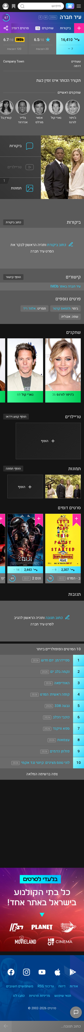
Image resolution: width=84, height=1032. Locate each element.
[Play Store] (73, 972)
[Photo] (63, 486)
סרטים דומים (20, 28)
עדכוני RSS (45, 986)
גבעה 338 (62, 705)
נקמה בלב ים (60, 671)
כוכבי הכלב (61, 717)
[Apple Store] (57, 972)
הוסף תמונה (13, 468)
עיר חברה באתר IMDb (65, 286)
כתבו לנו (19, 995)
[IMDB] (19, 40)
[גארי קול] (56, 101)
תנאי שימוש (62, 995)
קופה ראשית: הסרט (55, 694)
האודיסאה (62, 683)
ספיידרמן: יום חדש (55, 660)
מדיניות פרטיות (39, 995)
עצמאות (63, 740)
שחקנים (45, 28)
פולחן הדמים (60, 751)
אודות (74, 986)
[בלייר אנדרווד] (22, 101)
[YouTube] (42, 972)
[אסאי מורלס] (39, 101)
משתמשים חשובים (19, 986)
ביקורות (65, 28)
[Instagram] (26, 972)
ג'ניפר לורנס (65, 394)
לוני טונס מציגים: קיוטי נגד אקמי (45, 762)
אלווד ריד (29, 308)
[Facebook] (11, 972)
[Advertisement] (42, 206)
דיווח (61, 986)
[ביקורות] (20, 138)
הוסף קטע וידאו (16, 416)
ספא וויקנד (61, 728)
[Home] (69, 6)
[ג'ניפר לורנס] (72, 101)
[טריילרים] (20, 159)
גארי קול (27, 394)
